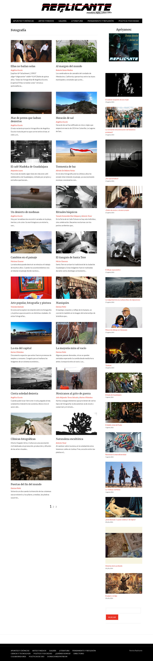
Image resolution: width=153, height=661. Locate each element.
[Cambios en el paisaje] (31, 242)
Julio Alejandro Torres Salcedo (67, 397)
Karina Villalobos (17, 352)
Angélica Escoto (17, 70)
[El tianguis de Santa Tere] (76, 242)
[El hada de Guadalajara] (123, 383)
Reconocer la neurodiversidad (115, 454)
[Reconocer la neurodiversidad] (123, 442)
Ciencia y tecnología (21, 653)
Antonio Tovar (87, 216)
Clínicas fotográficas (23, 438)
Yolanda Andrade (17, 307)
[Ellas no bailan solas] (31, 51)
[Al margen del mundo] (76, 51)
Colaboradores (18, 656)
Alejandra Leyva (17, 170)
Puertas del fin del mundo (26, 484)
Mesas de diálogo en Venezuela (116, 330)
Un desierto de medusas (25, 212)
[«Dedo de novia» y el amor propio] (123, 197)
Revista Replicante (135, 651)
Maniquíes (62, 302)
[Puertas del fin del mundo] (31, 469)
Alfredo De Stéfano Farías (65, 170)
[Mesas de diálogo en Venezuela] (123, 318)
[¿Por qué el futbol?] (123, 158)
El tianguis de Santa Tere (71, 257)
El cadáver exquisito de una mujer (117, 100)
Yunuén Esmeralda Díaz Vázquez (68, 216)
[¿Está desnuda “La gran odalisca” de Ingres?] (123, 507)
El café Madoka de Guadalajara (29, 166)
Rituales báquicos (66, 212)
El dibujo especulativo (113, 270)
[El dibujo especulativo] (123, 243)
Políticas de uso (36, 656)
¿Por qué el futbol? (111, 179)
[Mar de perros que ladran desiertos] (31, 103)
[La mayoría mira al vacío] (76, 333)
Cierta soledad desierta (24, 393)
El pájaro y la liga (111, 596)
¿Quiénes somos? (63, 653)
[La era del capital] (31, 333)
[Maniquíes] (76, 288)
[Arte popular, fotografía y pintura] (31, 288)
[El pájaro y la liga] (123, 584)
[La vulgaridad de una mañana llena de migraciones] (123, 288)
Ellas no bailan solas (23, 66)
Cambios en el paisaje (24, 257)
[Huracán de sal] (76, 103)
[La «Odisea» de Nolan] (123, 475)
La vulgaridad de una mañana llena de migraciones (122, 300)
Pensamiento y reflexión (101, 21)
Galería (62, 21)
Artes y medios (46, 21)
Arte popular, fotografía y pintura (31, 302)
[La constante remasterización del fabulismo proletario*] (123, 117)
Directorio (79, 653)
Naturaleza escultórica (69, 438)
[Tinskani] (123, 350)
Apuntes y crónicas (23, 21)
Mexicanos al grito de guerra (73, 393)
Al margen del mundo (69, 66)
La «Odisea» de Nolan (112, 490)
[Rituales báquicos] (76, 197)
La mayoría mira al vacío (71, 348)
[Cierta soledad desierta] (31, 378)
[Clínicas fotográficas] (31, 424)
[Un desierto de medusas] (31, 197)
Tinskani (108, 365)
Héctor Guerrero (62, 261)
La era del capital (21, 348)
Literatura (77, 21)
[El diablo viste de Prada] (123, 413)
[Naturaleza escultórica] (76, 424)
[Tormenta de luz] (76, 151)
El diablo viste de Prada (113, 425)
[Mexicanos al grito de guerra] (76, 378)
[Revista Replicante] (76, 9)
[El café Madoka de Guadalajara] (31, 151)
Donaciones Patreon (57, 656)
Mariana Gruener (17, 261)
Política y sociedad (129, 21)
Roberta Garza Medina (64, 70)
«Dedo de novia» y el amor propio (117, 210)
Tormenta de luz (66, 166)
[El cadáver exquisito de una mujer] (123, 85)
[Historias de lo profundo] (123, 546)
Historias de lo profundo (113, 566)
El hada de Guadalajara (113, 395)
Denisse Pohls (61, 307)
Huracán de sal (65, 117)
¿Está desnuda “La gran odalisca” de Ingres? (120, 520)
